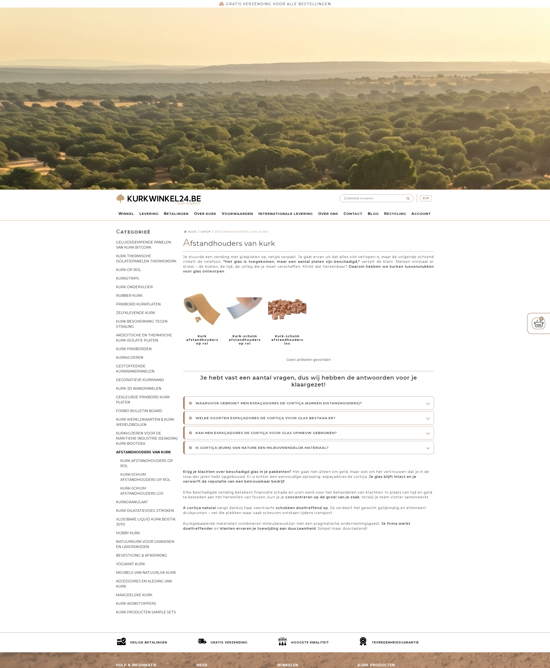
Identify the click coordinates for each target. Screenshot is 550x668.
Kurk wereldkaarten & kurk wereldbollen (145, 422)
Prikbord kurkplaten (138, 304)
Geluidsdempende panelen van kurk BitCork (143, 244)
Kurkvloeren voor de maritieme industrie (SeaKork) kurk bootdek (147, 438)
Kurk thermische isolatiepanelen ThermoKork (146, 258)
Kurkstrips (127, 278)
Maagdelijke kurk (134, 595)
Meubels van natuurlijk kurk (146, 573)
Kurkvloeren (129, 358)
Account (421, 213)
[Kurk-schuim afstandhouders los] (287, 309)
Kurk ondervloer (134, 287)
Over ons (328, 213)
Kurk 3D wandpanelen (138, 388)
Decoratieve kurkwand (140, 380)
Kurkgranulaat (132, 502)
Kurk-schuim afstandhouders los (141, 491)
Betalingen (176, 213)
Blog (373, 213)
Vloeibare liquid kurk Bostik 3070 (146, 521)
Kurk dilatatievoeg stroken (145, 511)
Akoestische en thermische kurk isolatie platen (144, 337)
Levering (149, 213)
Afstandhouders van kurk (143, 452)
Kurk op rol (128, 270)
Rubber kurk (129, 296)
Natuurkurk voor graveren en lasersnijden (145, 544)
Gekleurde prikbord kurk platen (143, 399)
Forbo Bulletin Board (139, 411)
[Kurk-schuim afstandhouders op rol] (245, 309)
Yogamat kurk (130, 564)
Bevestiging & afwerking (141, 555)
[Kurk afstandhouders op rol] (202, 309)
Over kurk (205, 213)
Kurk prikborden (134, 349)
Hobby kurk (128, 533)
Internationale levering (285, 213)
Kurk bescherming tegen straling (142, 324)
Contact (353, 213)
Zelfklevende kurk (135, 313)
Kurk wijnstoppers (136, 604)
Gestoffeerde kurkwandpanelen (135, 368)
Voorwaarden (237, 213)
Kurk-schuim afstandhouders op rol (145, 477)
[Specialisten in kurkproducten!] (194, 200)
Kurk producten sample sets (146, 612)
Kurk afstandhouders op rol (146, 463)
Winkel (126, 213)
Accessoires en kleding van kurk (144, 583)
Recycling (395, 213)
